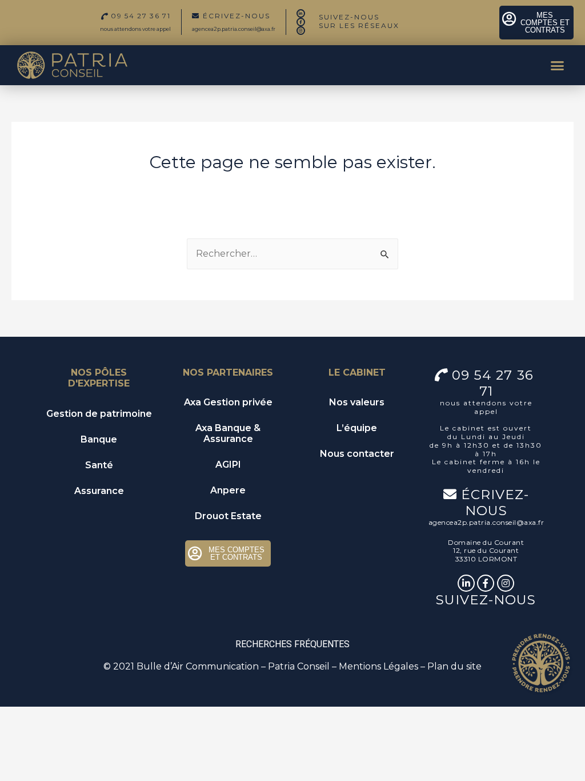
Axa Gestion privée (228, 402)
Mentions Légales (378, 666)
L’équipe (356, 428)
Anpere (228, 490)
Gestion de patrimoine (99, 413)
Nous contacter (357, 453)
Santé (99, 465)
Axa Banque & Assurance (228, 433)
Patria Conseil (299, 666)
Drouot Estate (228, 516)
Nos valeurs (356, 402)
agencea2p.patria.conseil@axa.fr (233, 29)
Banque (99, 439)
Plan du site (454, 666)
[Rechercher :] (292, 253)
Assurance (99, 490)
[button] (557, 65)
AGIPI (228, 464)
